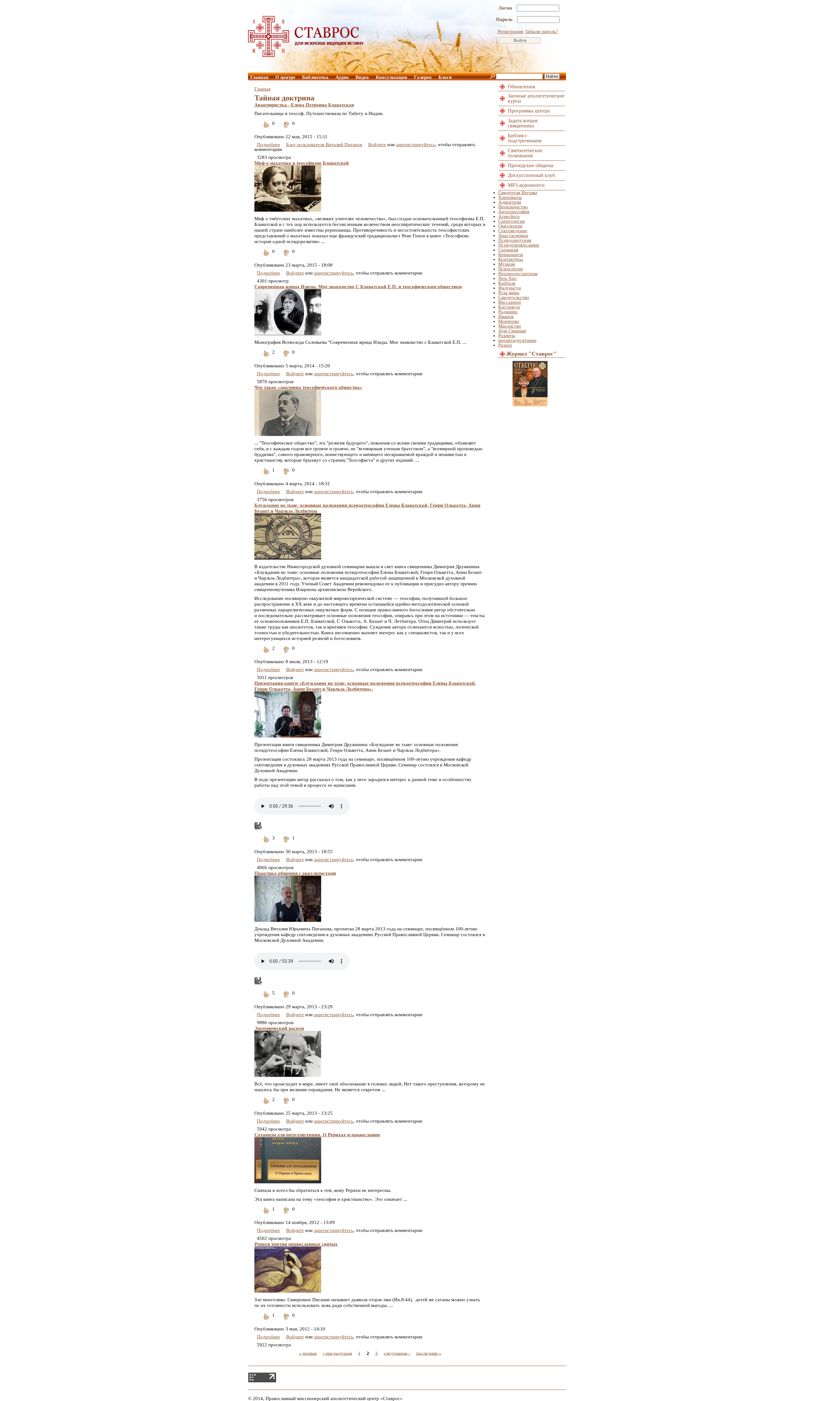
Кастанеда (509, 306)
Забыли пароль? (541, 31)
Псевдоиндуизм (514, 240)
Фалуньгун (509, 287)
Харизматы (510, 197)
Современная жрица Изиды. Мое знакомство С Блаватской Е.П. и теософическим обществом (358, 286)
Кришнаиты (510, 254)
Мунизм (506, 264)
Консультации (391, 77)
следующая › (397, 1353)
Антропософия (513, 211)
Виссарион (509, 302)
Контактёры (510, 259)
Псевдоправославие (518, 245)
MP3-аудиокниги (526, 185)
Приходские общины (531, 165)
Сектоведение (512, 230)
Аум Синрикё (512, 330)
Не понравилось (286, 128)
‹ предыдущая (337, 1353)
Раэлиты (506, 335)
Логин (506, 7)
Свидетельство (513, 297)
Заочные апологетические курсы (536, 98)
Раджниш (508, 311)
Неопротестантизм (518, 273)
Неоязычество (513, 206)
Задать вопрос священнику (523, 123)
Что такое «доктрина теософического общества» (308, 387)
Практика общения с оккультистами (295, 873)
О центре (285, 77)
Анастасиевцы (513, 235)
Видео (362, 77)
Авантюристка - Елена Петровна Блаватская (304, 104)
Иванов (506, 316)
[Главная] (306, 55)
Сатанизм (508, 249)
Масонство (509, 326)
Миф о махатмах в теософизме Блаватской (301, 163)
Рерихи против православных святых (296, 1244)
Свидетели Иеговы (517, 192)
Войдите (377, 144)
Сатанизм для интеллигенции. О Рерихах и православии (317, 1134)
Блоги (445, 77)
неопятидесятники (517, 340)
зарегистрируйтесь (415, 144)
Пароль (505, 19)
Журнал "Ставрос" (531, 353)
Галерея (422, 77)
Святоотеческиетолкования (525, 153)
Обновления (521, 86)
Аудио (342, 77)
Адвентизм (509, 202)
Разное (505, 345)
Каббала (506, 283)
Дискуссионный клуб (531, 175)
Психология (510, 268)
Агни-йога (509, 216)
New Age (507, 278)
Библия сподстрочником (525, 138)
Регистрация (510, 31)
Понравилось (266, 128)
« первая (308, 1353)
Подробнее (268, 144)
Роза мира (508, 292)
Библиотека (315, 77)
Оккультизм (510, 225)
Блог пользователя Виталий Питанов (324, 144)
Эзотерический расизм (279, 1028)
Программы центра (529, 110)
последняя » (428, 1353)
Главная (259, 77)
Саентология (511, 221)
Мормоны (508, 321)
